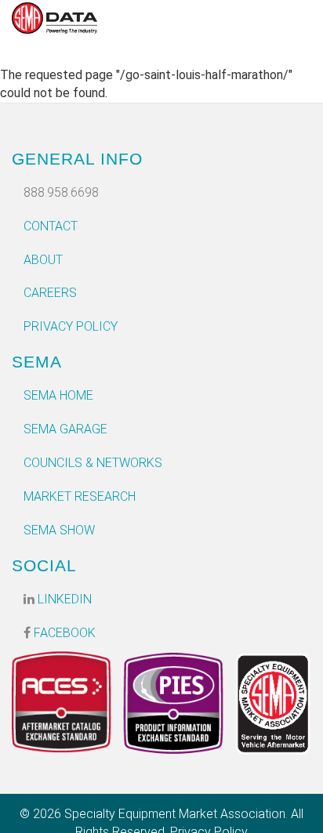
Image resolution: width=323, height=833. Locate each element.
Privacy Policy (71, 326)
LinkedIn (63, 599)
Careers (50, 292)
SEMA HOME (58, 395)
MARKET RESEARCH (80, 496)
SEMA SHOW (59, 530)
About (43, 259)
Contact (51, 226)
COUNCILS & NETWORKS (93, 462)
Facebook (63, 632)
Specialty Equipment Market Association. (176, 813)
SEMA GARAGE (65, 429)
